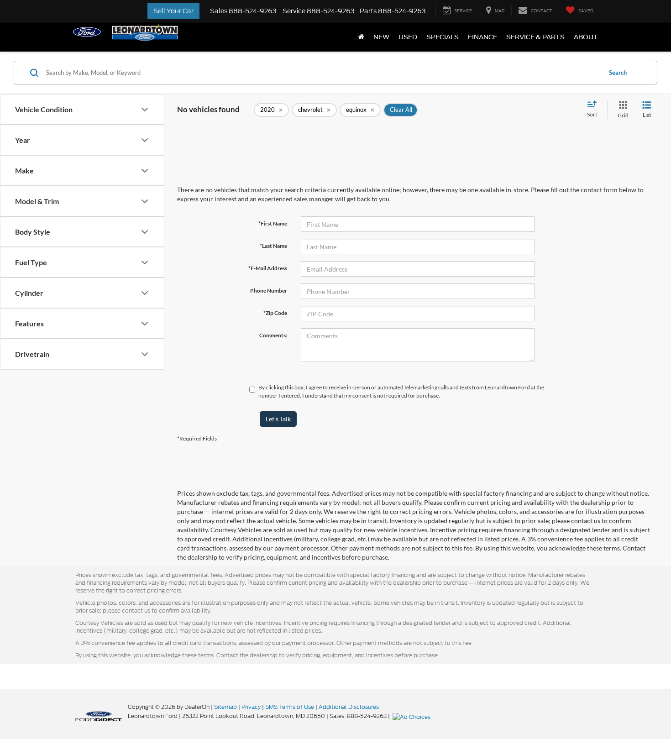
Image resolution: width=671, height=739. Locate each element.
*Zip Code (275, 312)
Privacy (251, 707)
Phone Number (268, 290)
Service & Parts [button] (535, 37)
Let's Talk (278, 419)
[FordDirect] (98, 715)
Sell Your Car (173, 11)
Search (618, 72)
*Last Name (273, 245)
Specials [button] (442, 37)
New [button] (381, 37)
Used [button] (407, 37)
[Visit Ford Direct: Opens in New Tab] (413, 716)
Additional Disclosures (349, 707)
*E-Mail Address (267, 268)
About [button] (586, 37)
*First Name (272, 223)
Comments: (273, 335)
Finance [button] (482, 37)
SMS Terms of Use (289, 707)
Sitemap (225, 707)
